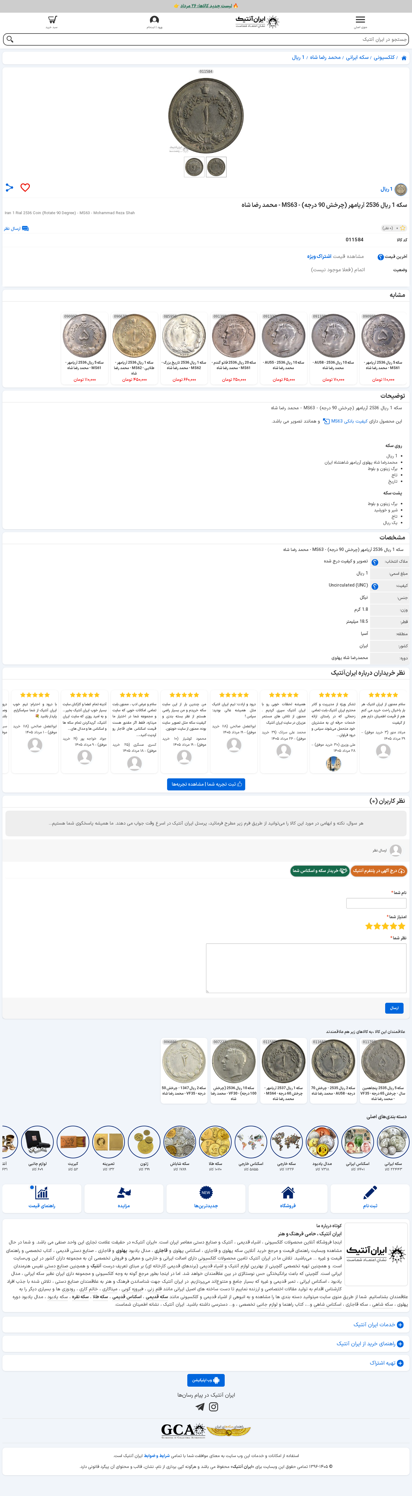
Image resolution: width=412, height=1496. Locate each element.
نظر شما (400, 938)
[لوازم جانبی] (37, 1142)
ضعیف (401, 926)
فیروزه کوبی (132, 1289)
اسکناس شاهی (327, 1304)
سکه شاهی (382, 1304)
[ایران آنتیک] (404, 58)
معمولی (393, 926)
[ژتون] (144, 1142)
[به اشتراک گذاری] (9, 187)
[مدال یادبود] (322, 1142)
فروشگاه (288, 1206)
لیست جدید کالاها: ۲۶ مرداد (206, 6)
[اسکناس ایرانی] (357, 1142)
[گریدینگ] (183, 1431)
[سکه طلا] (215, 1142)
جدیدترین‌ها (206, 1206)
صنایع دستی (56, 1266)
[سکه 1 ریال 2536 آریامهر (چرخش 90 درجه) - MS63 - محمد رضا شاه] (206, 115)
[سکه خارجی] (286, 1142)
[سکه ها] (228, 1431)
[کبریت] (73, 1142)
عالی (369, 926)
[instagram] (213, 1406)
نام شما (400, 893)
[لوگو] (257, 22)
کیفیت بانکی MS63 (349, 421)
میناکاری (109, 1289)
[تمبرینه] (108, 1142)
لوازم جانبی (267, 1304)
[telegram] (199, 1406)
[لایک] (25, 188)
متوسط (385, 926)
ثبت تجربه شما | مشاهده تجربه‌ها (204, 784)
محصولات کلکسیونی (217, 1258)
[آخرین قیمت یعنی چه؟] (381, 257)
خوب (377, 926)
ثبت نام (370, 1206)
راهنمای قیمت (42, 1206)
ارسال (394, 1008)
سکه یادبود (57, 1297)
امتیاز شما (398, 917)
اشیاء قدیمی (211, 1266)
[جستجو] (10, 40)
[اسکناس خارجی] (251, 1142)
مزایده (124, 1206)
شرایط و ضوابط (157, 1456)
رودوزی (68, 1289)
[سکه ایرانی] (393, 1142)
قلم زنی (154, 1289)
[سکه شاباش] (179, 1142)
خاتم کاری (88, 1289)
